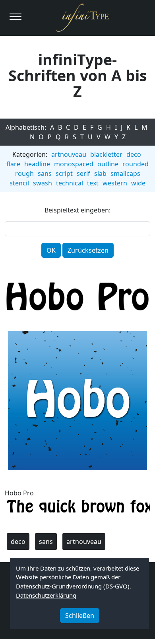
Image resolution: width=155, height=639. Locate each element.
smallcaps (125, 173)
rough (24, 173)
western (115, 183)
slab (100, 173)
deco (133, 154)
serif (83, 173)
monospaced (73, 164)
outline (107, 164)
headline (37, 164)
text (93, 183)
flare (13, 164)
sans (45, 173)
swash (42, 183)
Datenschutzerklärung (46, 595)
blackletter (106, 154)
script (64, 173)
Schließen (79, 615)
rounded (135, 164)
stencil (19, 183)
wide (138, 183)
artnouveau (68, 154)
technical (69, 183)
